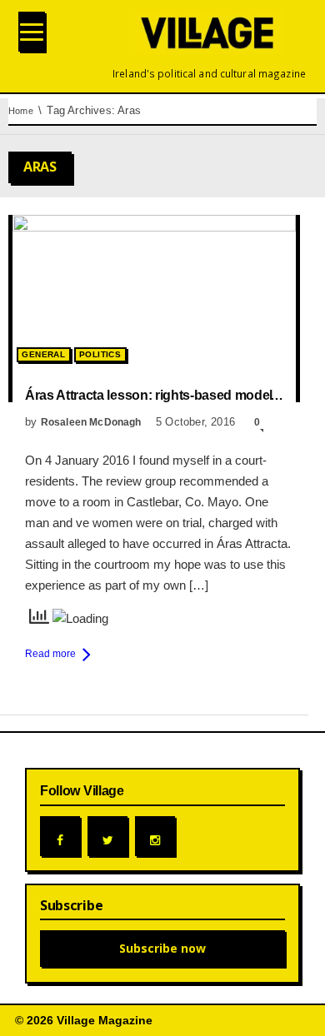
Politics (100, 354)
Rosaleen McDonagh (91, 422)
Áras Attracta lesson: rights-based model (148, 394)
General (43, 354)
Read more (50, 654)
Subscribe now (162, 948)
